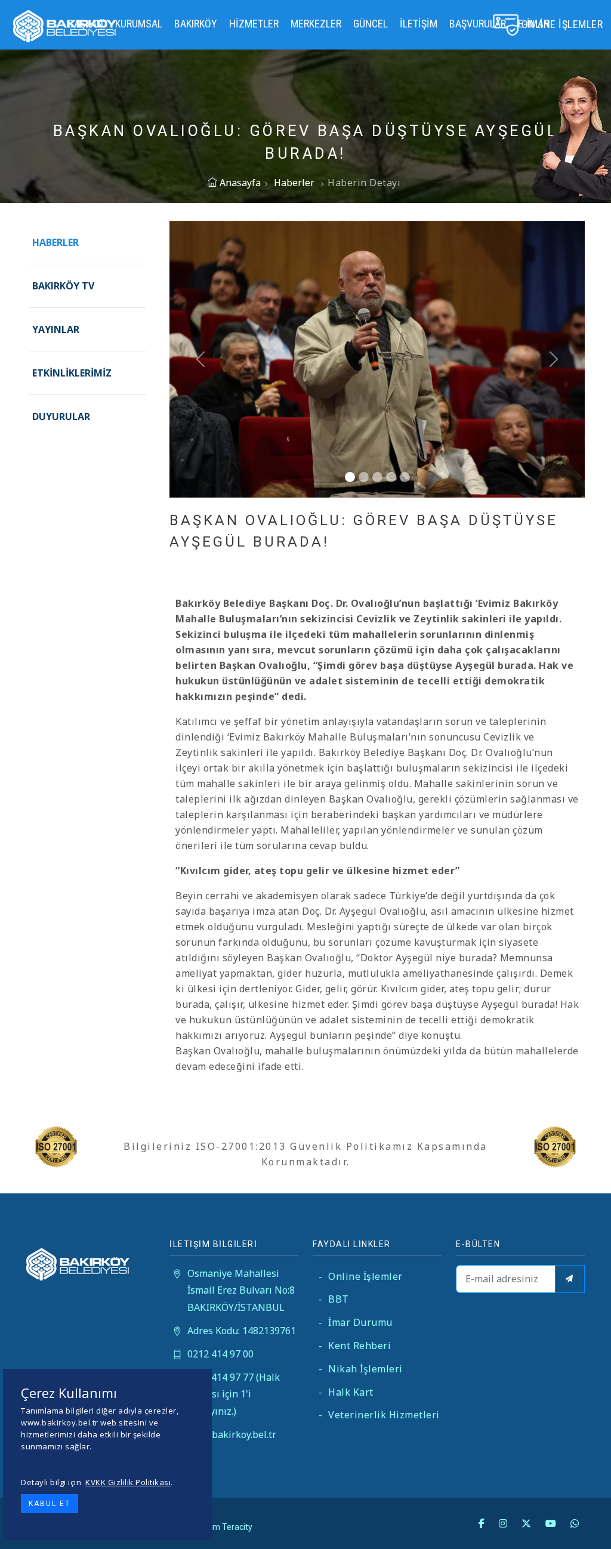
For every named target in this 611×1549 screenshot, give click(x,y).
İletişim (418, 23)
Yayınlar (55, 329)
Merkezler (316, 23)
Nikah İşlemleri (361, 1368)
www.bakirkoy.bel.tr (231, 1434)
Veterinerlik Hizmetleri (379, 1414)
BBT (334, 1299)
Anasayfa (239, 182)
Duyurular (61, 416)
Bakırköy (195, 23)
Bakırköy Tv (63, 285)
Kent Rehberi (355, 1345)
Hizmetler (254, 23)
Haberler (294, 182)
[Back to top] (577, 1515)
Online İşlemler (361, 1276)
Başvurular (477, 23)
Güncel (370, 23)
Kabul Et (49, 1503)
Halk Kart (346, 1392)
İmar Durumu (356, 1322)
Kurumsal (138, 23)
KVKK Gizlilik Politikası (128, 1482)
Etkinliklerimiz (72, 372)
